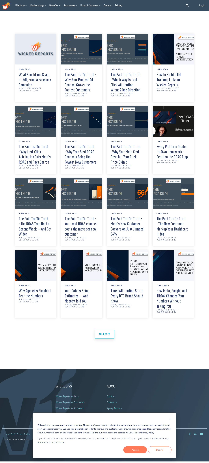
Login (202, 5)
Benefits (53, 5)
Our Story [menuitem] (111, 396)
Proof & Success (89, 5)
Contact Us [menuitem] (112, 402)
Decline (159, 449)
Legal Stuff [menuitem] (10, 434)
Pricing (118, 5)
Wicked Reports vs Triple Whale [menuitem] (70, 402)
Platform (20, 5)
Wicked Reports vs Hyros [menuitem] (67, 396)
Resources (69, 5)
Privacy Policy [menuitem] (23, 434)
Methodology (37, 5)
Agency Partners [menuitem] (114, 408)
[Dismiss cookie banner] (170, 419)
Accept (135, 449)
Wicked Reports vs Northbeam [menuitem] (70, 408)
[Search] (187, 5)
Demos (108, 5)
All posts (104, 334)
